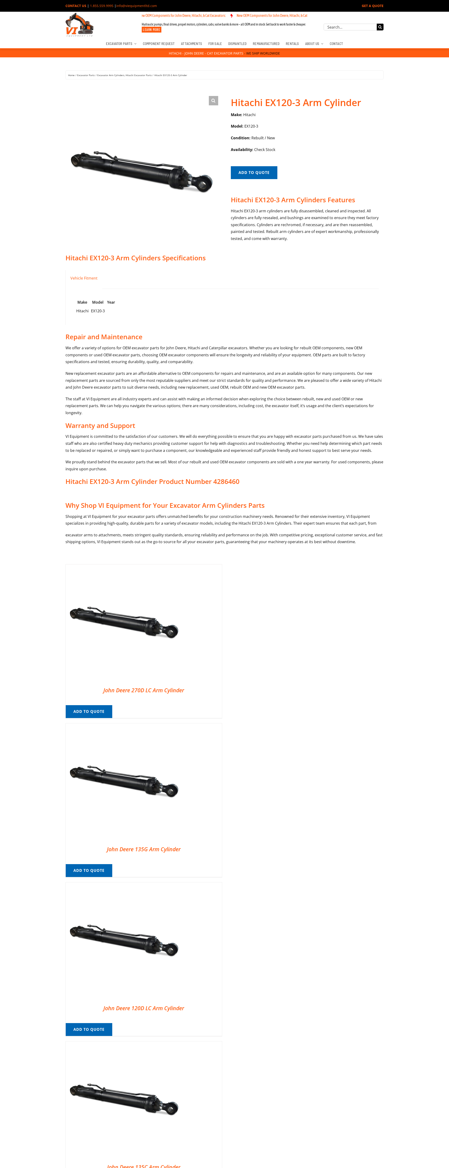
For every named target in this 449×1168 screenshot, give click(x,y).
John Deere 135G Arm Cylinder (144, 849)
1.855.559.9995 (101, 6)
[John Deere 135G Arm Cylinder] (124, 726)
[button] (213, 100)
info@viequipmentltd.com (136, 6)
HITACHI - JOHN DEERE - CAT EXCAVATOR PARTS (206, 53)
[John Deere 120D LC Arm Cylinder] (124, 885)
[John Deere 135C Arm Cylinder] (124, 1044)
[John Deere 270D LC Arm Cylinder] (124, 567)
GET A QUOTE (373, 6)
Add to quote (254, 172)
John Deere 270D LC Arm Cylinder (143, 690)
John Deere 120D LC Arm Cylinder (143, 1008)
